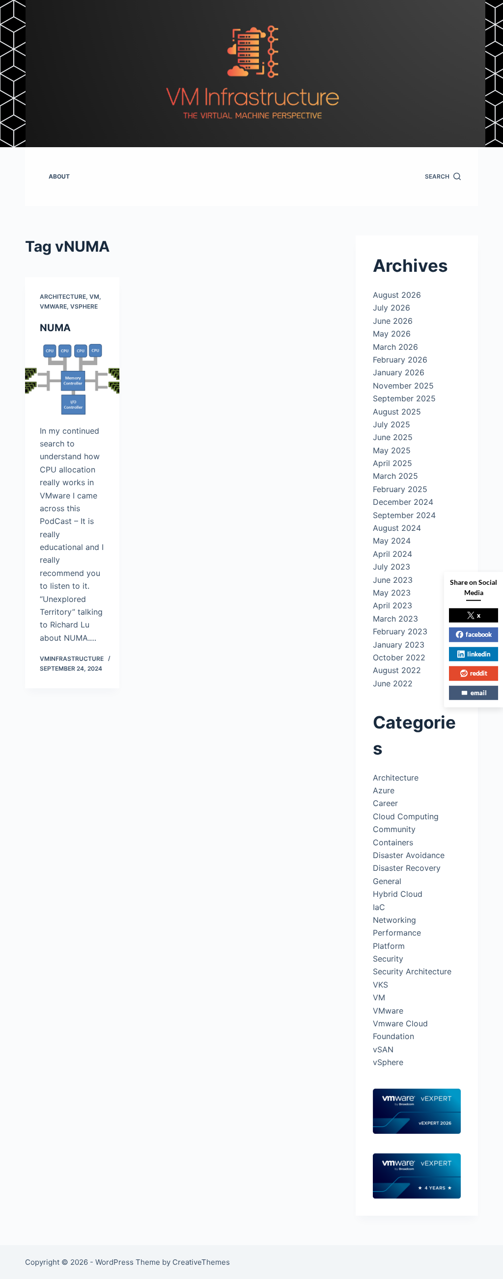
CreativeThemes (201, 1262)
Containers (393, 842)
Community (394, 829)
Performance (397, 933)
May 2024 (392, 541)
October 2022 (399, 657)
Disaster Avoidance (409, 855)
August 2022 (397, 670)
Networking (394, 920)
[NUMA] (72, 379)
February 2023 (400, 631)
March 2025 (395, 476)
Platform (389, 946)
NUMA (55, 328)
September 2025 (404, 398)
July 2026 (391, 308)
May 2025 (392, 450)
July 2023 (391, 567)
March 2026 (395, 347)
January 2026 (398, 372)
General (387, 881)
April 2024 (392, 554)
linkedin (478, 653)
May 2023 (392, 593)
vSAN (383, 1049)
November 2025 (403, 386)
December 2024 (403, 502)
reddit (478, 673)
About (59, 176)
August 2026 (397, 295)
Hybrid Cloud (397, 894)
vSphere (84, 306)
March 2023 (395, 619)
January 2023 (398, 645)
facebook (479, 634)
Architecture (63, 296)
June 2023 (393, 580)
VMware (53, 306)
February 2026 (400, 360)
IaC (379, 907)
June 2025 (393, 437)
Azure (383, 790)
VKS (380, 985)
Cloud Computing (406, 816)
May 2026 (392, 334)
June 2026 (393, 321)
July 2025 (391, 424)
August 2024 (397, 528)
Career (385, 803)
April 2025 (392, 463)
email (479, 692)
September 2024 (404, 515)
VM (94, 296)
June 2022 (393, 683)
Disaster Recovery (407, 868)
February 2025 (400, 489)
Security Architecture (412, 971)
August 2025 (397, 412)
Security (388, 959)
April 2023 (392, 605)
